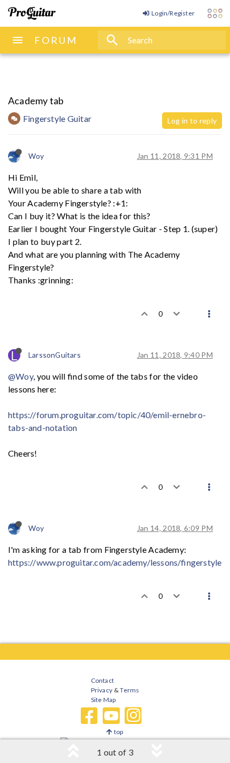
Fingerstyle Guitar (57, 118)
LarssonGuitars (54, 354)
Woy (36, 155)
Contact (102, 680)
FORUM (56, 40)
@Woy (20, 376)
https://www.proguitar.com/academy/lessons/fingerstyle (114, 562)
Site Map (103, 700)
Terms (129, 690)
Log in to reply (192, 120)
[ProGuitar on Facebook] (89, 716)
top (118, 732)
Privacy (101, 690)
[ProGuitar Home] (32, 13)
